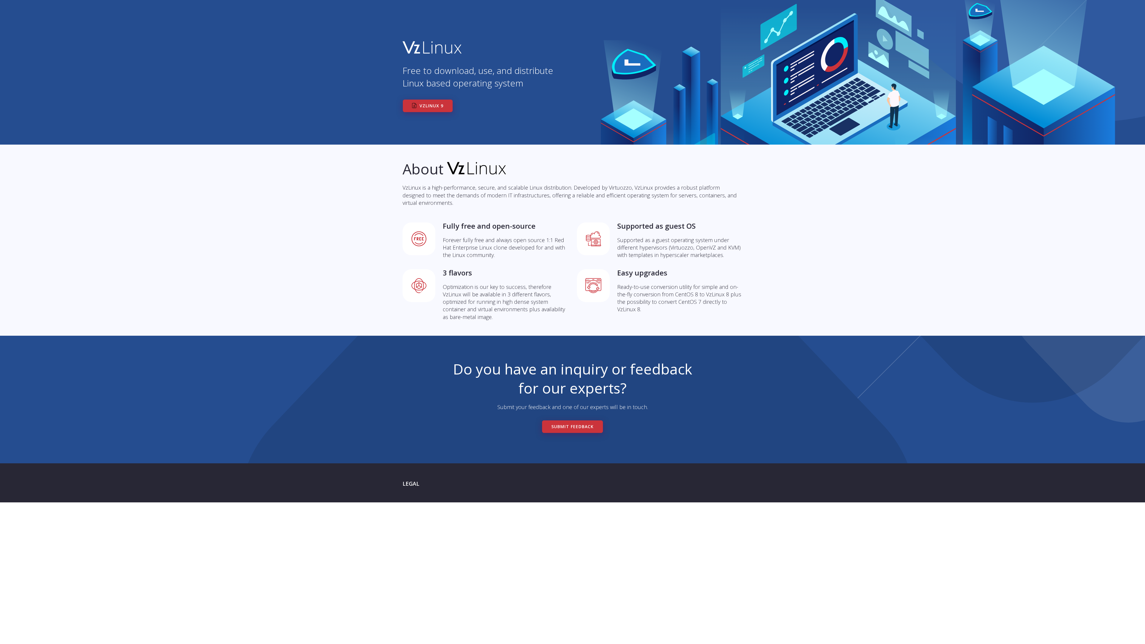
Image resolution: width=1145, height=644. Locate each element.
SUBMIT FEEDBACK (572, 426)
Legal (411, 483)
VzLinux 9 (431, 106)
